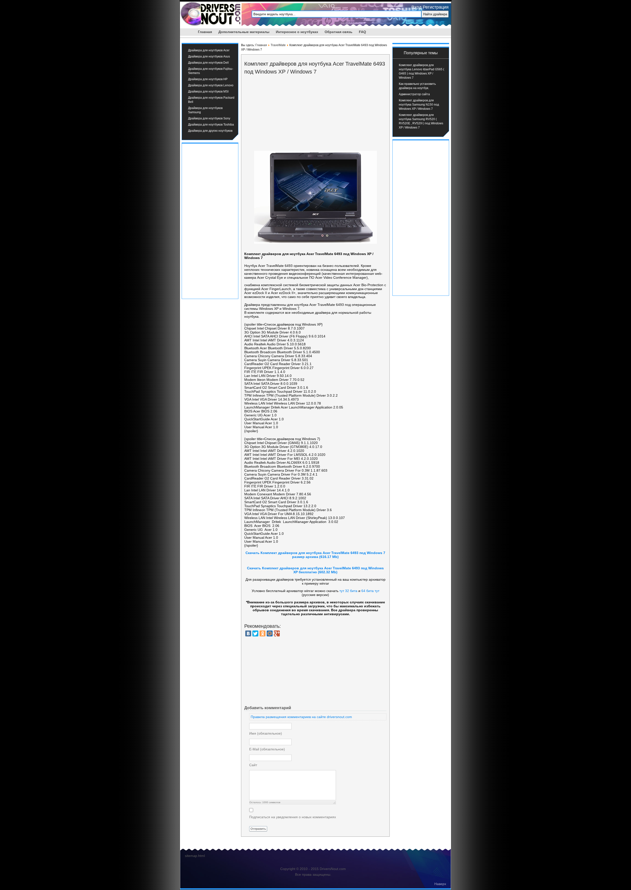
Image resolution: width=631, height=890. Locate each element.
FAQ (362, 32)
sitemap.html (195, 856)
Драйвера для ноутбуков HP (208, 79)
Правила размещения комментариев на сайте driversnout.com (301, 717)
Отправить (258, 829)
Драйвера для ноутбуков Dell (208, 62)
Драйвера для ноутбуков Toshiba (211, 124)
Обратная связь (338, 32)
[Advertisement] (210, 221)
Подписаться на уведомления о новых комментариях (292, 817)
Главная (205, 32)
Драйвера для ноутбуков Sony (209, 118)
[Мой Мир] (270, 633)
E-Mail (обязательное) (267, 749)
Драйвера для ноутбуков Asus (209, 56)
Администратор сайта (414, 94)
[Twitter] (255, 633)
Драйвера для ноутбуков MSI (208, 91)
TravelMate (278, 45)
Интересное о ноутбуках (297, 32)
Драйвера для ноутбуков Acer (208, 50)
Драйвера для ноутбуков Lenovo (210, 85)
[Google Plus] (277, 633)
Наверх (440, 884)
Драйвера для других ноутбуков (210, 130)
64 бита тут (370, 591)
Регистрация (436, 7)
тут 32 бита (348, 591)
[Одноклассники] (262, 633)
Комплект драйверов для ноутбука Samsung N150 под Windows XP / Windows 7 (419, 105)
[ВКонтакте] (248, 633)
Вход (416, 7)
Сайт (253, 765)
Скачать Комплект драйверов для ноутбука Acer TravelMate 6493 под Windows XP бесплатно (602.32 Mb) (315, 570)
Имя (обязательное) (265, 733)
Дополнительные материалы (243, 32)
